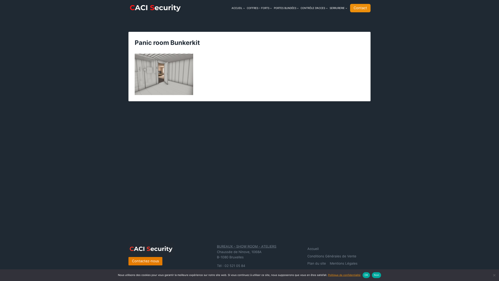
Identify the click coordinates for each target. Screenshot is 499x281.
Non (376, 275)
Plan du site (316, 263)
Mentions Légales (343, 263)
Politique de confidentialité (344, 275)
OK (366, 275)
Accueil (313, 249)
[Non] (494, 275)
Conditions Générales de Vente (331, 256)
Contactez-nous (145, 261)
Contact (360, 8)
